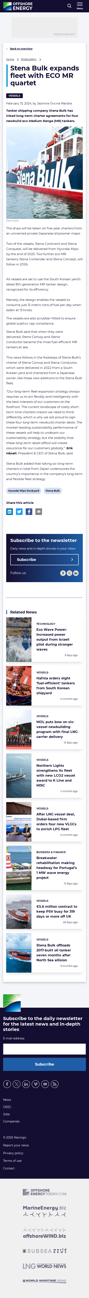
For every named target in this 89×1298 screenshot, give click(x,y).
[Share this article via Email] (38, 511)
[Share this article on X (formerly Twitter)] (19, 511)
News (7, 1100)
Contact (9, 1168)
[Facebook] (63, 573)
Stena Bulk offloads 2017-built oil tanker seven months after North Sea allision (53, 952)
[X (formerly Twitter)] (69, 573)
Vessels (14, 95)
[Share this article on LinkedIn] (9, 511)
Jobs (6, 1114)
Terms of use (12, 1161)
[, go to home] (17, 6)
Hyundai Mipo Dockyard (23, 491)
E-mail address (13, 1038)
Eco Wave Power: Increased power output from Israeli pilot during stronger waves (54, 639)
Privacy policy (13, 1153)
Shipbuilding (28, 59)
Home (10, 59)
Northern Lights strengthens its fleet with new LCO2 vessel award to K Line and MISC (55, 775)
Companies (11, 1121)
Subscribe (26, 559)
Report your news (16, 1145)
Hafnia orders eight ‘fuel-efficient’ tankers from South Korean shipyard (55, 685)
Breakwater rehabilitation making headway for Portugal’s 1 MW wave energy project (56, 868)
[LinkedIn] (76, 573)
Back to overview (21, 48)
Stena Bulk (53, 491)
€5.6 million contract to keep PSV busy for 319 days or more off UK (56, 911)
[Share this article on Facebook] (29, 511)
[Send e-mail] (45, 1084)
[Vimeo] (36, 1084)
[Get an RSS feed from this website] (55, 1084)
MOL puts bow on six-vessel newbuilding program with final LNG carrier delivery (57, 729)
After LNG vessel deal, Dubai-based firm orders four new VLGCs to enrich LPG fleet (56, 821)
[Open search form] (69, 6)
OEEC (7, 1107)
